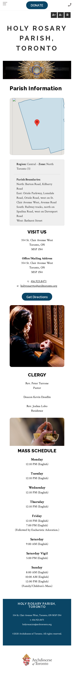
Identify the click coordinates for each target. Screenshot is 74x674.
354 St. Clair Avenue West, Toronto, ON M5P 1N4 (37, 615)
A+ (54, 15)
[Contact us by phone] (69, 5)
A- (60, 15)
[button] (37, 123)
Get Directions (37, 297)
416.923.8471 (38, 281)
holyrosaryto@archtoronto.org (38, 286)
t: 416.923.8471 (37, 619)
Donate (37, 5)
